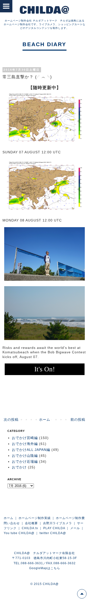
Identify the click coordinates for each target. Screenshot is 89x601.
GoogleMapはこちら (44, 568)
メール (75, 528)
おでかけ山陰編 (25, 456)
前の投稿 (77, 419)
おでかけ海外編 (25, 444)
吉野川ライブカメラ (57, 523)
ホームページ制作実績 (35, 518)
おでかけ (19, 467)
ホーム (44, 419)
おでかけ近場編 (25, 461)
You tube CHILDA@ (19, 533)
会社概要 (31, 523)
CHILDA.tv (30, 528)
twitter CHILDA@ (53, 533)
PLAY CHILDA (54, 528)
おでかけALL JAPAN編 (31, 450)
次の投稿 (11, 419)
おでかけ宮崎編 (25, 438)
